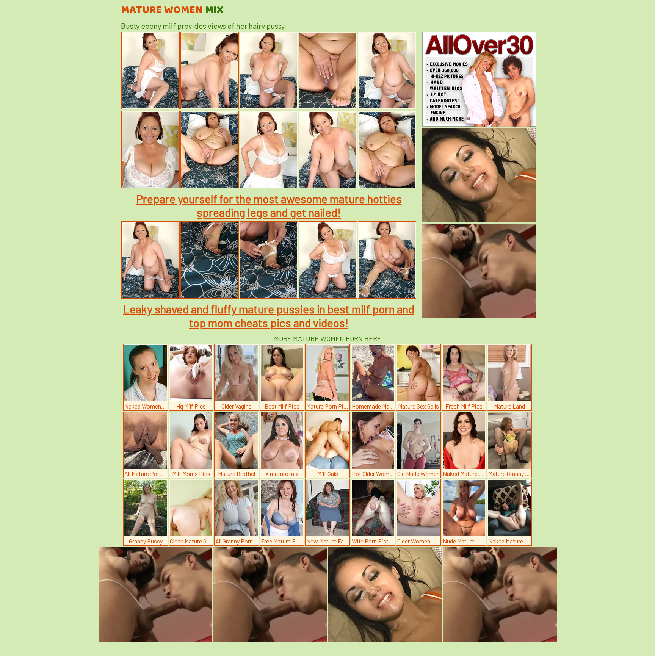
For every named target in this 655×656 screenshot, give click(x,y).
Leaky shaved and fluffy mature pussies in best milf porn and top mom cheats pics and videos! (268, 315)
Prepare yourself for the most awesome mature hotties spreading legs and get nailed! (269, 205)
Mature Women (172, 10)
